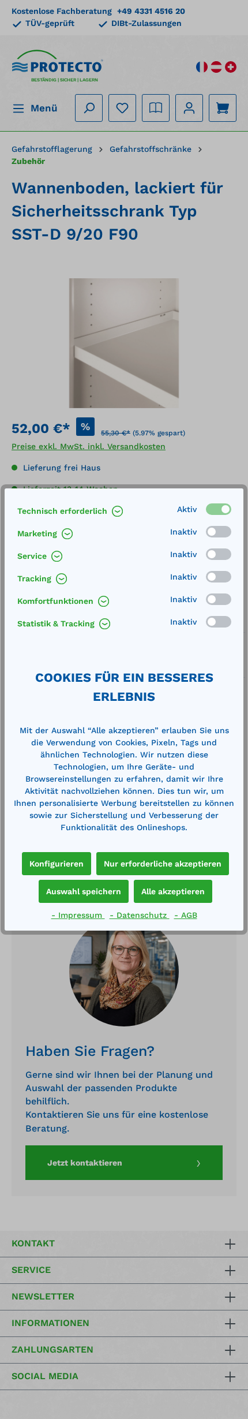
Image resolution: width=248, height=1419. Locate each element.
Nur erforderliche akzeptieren (162, 863)
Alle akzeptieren (173, 891)
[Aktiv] (218, 509)
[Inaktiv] (218, 531)
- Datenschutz (140, 915)
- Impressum (78, 915)
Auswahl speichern (83, 891)
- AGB (185, 915)
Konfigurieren (56, 863)
